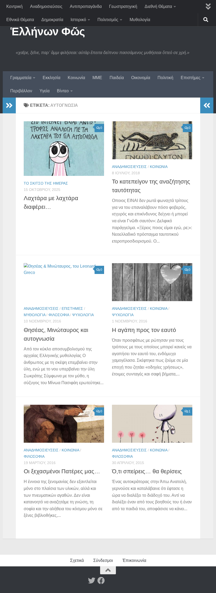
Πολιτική (165, 77)
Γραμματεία (20, 77)
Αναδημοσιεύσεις (46, 6)
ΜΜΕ (97, 77)
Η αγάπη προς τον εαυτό (144, 330)
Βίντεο (63, 91)
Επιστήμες (190, 77)
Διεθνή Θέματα (158, 6)
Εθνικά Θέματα (20, 19)
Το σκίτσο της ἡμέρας (46, 183)
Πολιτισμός (107, 19)
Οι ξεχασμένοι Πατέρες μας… (62, 471)
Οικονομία (140, 77)
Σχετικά (77, 560)
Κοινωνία (76, 77)
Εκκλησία (51, 77)
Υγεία (45, 91)
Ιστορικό (78, 19)
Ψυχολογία (83, 315)
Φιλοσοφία (58, 315)
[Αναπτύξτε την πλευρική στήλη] (9, 105)
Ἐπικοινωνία (134, 560)
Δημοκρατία (52, 19)
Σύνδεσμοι (103, 560)
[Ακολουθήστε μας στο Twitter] (91, 580)
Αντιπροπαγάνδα (86, 6)
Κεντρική (14, 6)
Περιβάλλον (21, 91)
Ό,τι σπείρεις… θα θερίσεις (147, 471)
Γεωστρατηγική (123, 6)
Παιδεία (117, 77)
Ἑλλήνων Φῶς (48, 31)
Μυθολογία (140, 19)
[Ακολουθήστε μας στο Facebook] (101, 580)
